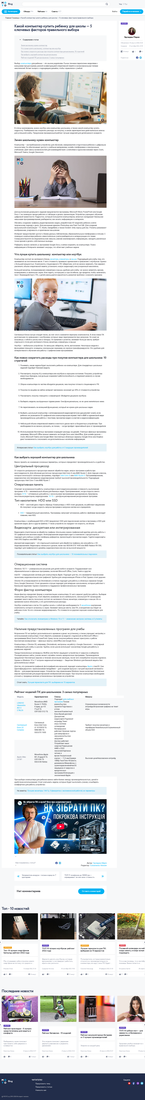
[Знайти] (107, 4)
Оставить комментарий (91, 891)
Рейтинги (42, 12)
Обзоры (28, 12)
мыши (74, 259)
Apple (89, 666)
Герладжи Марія (100, 863)
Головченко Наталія (98, 865)
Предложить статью (43, 1087)
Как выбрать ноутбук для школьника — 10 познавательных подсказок (67, 554)
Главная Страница (12, 18)
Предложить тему (42, 1083)
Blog (10, 4)
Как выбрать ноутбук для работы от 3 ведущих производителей (60, 448)
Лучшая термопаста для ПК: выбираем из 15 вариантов (51, 682)
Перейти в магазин (130, 11)
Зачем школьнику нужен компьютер (34, 45)
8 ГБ (24, 494)
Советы (56, 12)
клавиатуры (64, 259)
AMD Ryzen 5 (79, 475)
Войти (114, 11)
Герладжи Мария (131, 37)
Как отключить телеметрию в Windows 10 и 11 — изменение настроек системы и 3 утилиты (63, 619)
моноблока (86, 605)
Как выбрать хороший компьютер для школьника (39, 55)
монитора (54, 259)
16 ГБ (51, 496)
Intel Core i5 (65, 475)
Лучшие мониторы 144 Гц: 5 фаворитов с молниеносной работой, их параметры (61, 791)
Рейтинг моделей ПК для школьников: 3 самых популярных (42, 58)
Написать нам (40, 1090)
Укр (120, 4)
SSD (22, 513)
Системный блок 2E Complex (22, 727)
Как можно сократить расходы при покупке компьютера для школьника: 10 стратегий (52, 51)
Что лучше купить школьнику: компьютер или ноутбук (41, 48)
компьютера (26, 63)
